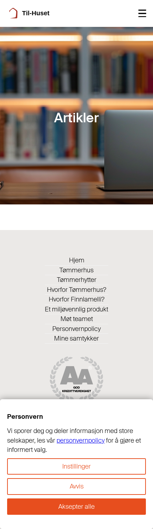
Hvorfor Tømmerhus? (76, 289)
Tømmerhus (76, 270)
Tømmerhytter (76, 280)
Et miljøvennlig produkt (76, 309)
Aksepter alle (76, 506)
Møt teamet (76, 319)
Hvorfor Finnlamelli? (77, 299)
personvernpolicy (81, 440)
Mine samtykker (76, 338)
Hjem (76, 260)
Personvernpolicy (76, 329)
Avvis (77, 486)
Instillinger (76, 466)
